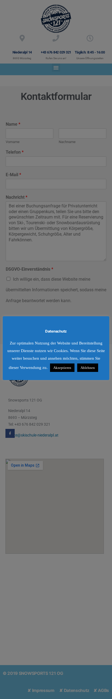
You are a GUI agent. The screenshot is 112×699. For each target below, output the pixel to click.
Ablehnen (87, 368)
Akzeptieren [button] (62, 368)
